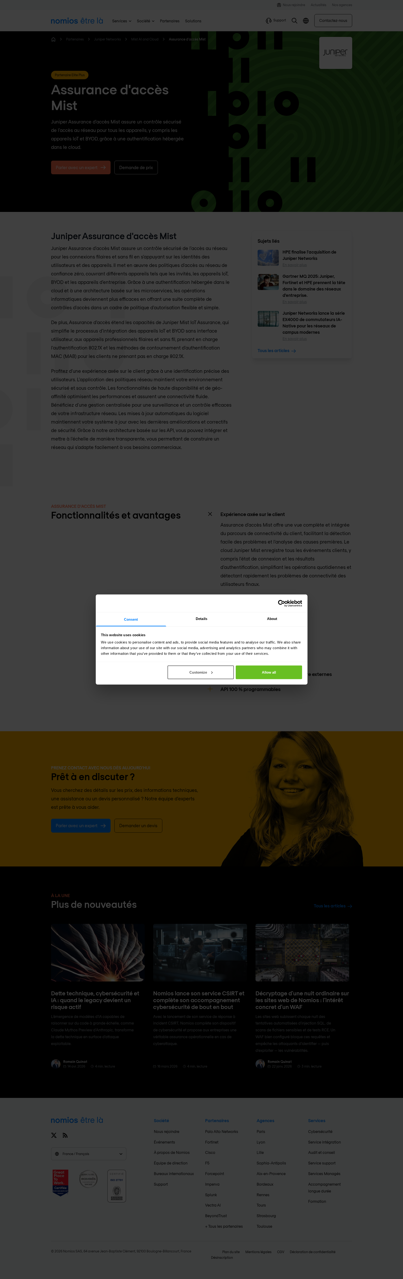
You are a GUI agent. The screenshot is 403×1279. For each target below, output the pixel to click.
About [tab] (272, 619)
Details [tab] (201, 619)
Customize (198, 672)
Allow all (269, 672)
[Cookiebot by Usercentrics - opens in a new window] (281, 603)
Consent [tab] (131, 619)
